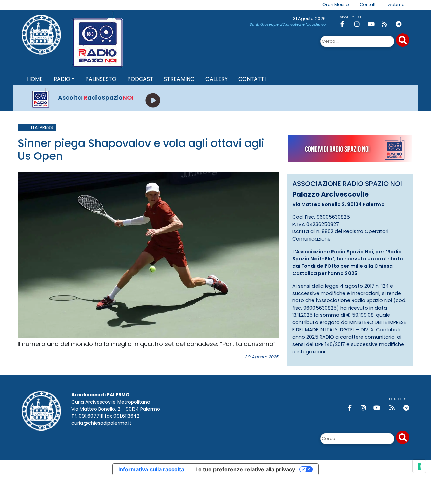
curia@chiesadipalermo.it (101, 423)
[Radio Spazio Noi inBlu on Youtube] (374, 24)
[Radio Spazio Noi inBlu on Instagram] (360, 24)
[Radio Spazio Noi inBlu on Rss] (388, 24)
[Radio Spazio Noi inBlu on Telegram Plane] (401, 24)
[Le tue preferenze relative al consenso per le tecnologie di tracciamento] (419, 466)
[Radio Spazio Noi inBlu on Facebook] (346, 24)
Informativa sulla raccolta (151, 469)
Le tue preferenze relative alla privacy (245, 469)
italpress (42, 127)
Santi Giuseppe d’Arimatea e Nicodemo (288, 24)
